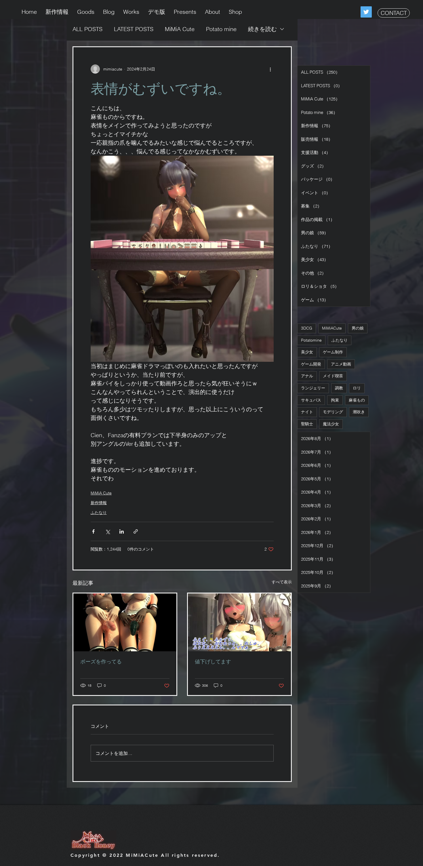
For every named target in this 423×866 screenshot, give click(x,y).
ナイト (307, 411)
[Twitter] (366, 12)
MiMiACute (332, 328)
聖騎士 (307, 424)
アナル (307, 375)
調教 (339, 388)
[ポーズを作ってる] (124, 622)
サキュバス (311, 400)
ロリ (357, 388)
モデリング (333, 411)
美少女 (307, 352)
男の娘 (358, 328)
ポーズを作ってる (101, 661)
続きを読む (262, 29)
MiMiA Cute (180, 29)
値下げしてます (213, 661)
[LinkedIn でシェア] (121, 531)
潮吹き (359, 411)
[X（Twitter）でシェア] (107, 531)
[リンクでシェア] (135, 531)
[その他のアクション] (270, 69)
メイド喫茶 (333, 375)
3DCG (306, 328)
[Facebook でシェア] (93, 531)
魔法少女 (331, 424)
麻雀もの (357, 400)
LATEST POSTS (133, 29)
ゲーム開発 (311, 364)
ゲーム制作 (333, 352)
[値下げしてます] (239, 622)
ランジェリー (313, 388)
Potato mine (221, 29)
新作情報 (99, 502)
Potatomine (311, 340)
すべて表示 (282, 582)
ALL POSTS (87, 29)
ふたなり (99, 512)
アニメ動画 (341, 364)
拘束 (335, 400)
